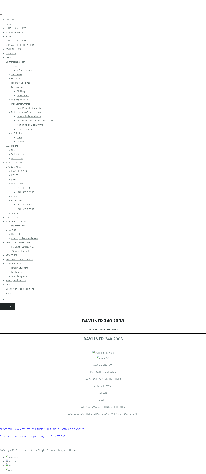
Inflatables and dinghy (16, 221)
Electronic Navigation (15, 61)
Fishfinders (16, 78)
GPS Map (21, 91)
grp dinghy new (18, 225)
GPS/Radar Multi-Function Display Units (35, 120)
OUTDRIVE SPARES (25, 192)
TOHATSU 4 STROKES (21, 250)
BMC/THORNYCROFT (21, 171)
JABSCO (14, 175)
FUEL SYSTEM (12, 217)
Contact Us (11, 53)
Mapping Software (19, 99)
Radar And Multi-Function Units (26, 112)
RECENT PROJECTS (14, 32)
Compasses (16, 74)
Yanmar (14, 213)
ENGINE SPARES (13, 166)
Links (8, 284)
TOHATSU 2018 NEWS (16, 28)
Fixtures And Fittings (20, 82)
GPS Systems (17, 86)
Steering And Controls (16, 280)
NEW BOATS (11, 255)
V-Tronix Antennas (25, 70)
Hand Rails (16, 234)
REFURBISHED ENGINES (22, 246)
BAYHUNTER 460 (14, 49)
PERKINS (15, 196)
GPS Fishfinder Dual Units (29, 116)
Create (75, 450)
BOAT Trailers (12, 145)
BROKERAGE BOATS (15, 162)
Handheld (21, 141)
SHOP (8, 57)
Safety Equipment (14, 263)
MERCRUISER (17, 183)
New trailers (16, 150)
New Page (10, 19)
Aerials (14, 65)
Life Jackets (16, 271)
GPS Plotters (23, 95)
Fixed (19, 137)
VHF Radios (16, 133)
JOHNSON (16, 179)
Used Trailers (17, 158)
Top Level (92, 329)
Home (8, 23)
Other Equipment (19, 276)
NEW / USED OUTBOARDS (18, 242)
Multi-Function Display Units (30, 124)
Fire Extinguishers (19, 267)
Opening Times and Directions (20, 288)
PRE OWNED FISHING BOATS (19, 259)
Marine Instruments (20, 103)
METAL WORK (12, 229)
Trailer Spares (17, 154)
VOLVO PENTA (18, 200)
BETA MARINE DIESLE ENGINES (20, 44)
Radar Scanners (24, 129)
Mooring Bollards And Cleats (24, 238)
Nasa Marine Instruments (29, 108)
